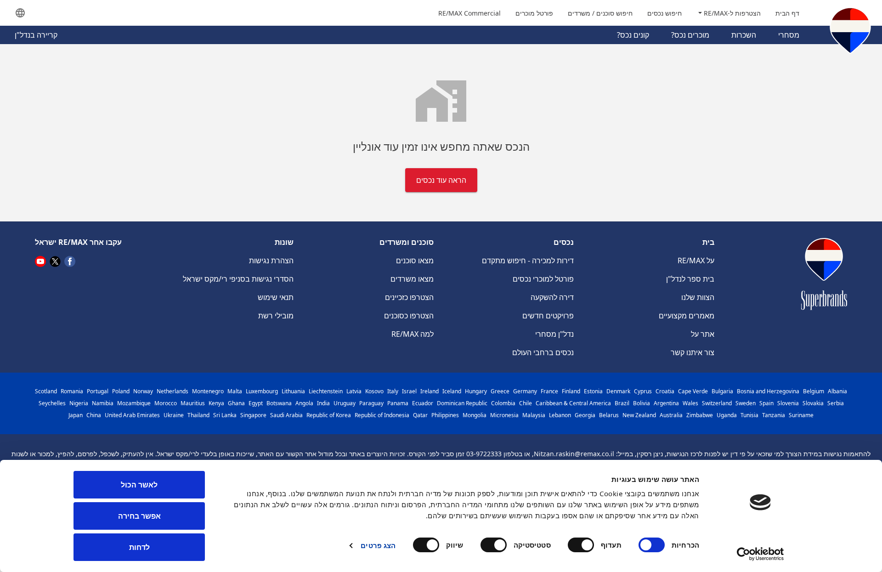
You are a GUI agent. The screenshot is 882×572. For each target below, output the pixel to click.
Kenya (216, 403)
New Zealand (639, 415)
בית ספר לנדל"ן (690, 279)
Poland (121, 391)
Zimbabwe (699, 415)
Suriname (801, 415)
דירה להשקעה (552, 297)
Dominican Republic (462, 403)
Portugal (97, 391)
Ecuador (422, 403)
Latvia (354, 391)
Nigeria (78, 403)
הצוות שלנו (697, 297)
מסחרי (788, 35)
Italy (392, 391)
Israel (409, 391)
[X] (55, 261)
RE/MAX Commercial (469, 13)
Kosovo (374, 391)
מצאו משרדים (412, 279)
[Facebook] (69, 261)
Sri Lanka (225, 415)
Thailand (198, 415)
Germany (525, 391)
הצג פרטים (378, 545)
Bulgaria (722, 391)
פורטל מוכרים (534, 13)
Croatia (665, 391)
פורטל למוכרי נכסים (543, 279)
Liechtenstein (326, 391)
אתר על (702, 334)
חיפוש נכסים (664, 13)
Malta (234, 391)
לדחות (139, 547)
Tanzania (773, 415)
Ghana (236, 403)
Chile (525, 403)
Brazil (622, 403)
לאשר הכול (139, 485)
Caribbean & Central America (573, 403)
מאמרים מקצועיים (686, 316)
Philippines (445, 415)
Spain (766, 403)
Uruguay (345, 403)
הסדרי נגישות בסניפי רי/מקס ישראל (238, 279)
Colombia (503, 403)
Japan (75, 415)
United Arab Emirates (132, 415)
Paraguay (371, 403)
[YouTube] (40, 261)
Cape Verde (693, 391)
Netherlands (172, 391)
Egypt (256, 403)
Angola (304, 403)
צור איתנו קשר (692, 352)
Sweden (745, 403)
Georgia (585, 415)
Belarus (609, 415)
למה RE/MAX (412, 334)
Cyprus (643, 391)
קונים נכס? (633, 35)
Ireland (429, 391)
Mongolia (474, 415)
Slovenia (788, 403)
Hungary (476, 391)
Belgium (813, 391)
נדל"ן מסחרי (554, 334)
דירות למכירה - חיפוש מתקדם (528, 260)
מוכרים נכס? (690, 35)
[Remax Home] (850, 32)
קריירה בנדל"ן (36, 35)
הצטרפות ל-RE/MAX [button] (731, 13)
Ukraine (174, 415)
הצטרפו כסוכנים (409, 316)
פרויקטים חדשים (548, 316)
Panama (397, 403)
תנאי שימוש (276, 297)
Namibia (102, 403)
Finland (571, 391)
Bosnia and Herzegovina (768, 391)
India (323, 403)
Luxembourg (262, 391)
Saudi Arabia (286, 415)
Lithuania (293, 391)
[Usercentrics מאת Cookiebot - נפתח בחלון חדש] (760, 554)
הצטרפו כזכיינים (409, 297)
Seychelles (52, 403)
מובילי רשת (276, 316)
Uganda (727, 415)
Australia (671, 415)
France (549, 391)
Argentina (666, 403)
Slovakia (813, 403)
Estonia (593, 391)
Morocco (165, 403)
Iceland (451, 391)
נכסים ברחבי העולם (543, 352)
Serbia (835, 403)
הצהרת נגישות (271, 260)
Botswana (279, 403)
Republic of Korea (328, 415)
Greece (500, 391)
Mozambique (134, 403)
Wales (690, 403)
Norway (143, 391)
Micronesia (504, 415)
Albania (837, 391)
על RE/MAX (696, 260)
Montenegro (208, 391)
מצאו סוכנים (415, 260)
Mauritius (193, 403)
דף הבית (787, 13)
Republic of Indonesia (382, 415)
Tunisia (749, 415)
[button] (20, 13)
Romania (72, 391)
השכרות (743, 35)
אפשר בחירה (139, 516)
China (93, 415)
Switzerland (717, 403)
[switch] (582, 545)
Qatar (420, 415)
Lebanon (560, 415)
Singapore (253, 415)
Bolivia (641, 403)
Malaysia (533, 415)
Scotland (46, 391)
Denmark (618, 391)
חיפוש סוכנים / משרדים (600, 13)
